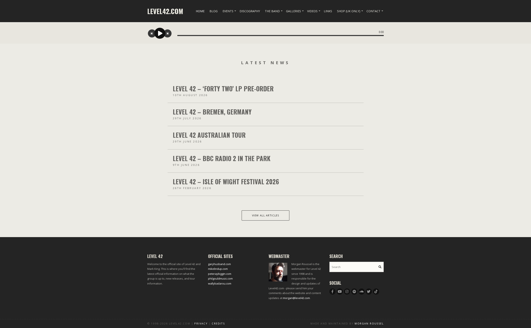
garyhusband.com (219, 264)
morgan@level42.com (296, 298)
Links (328, 11)
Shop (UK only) (348, 11)
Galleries (293, 11)
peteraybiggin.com (219, 274)
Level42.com (165, 11)
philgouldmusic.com (220, 278)
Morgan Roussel (369, 323)
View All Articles (265, 215)
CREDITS (218, 323)
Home (200, 11)
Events (228, 11)
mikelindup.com (218, 269)
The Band (272, 11)
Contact (373, 11)
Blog (213, 11)
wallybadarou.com (219, 283)
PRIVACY (201, 323)
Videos (312, 11)
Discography (250, 11)
